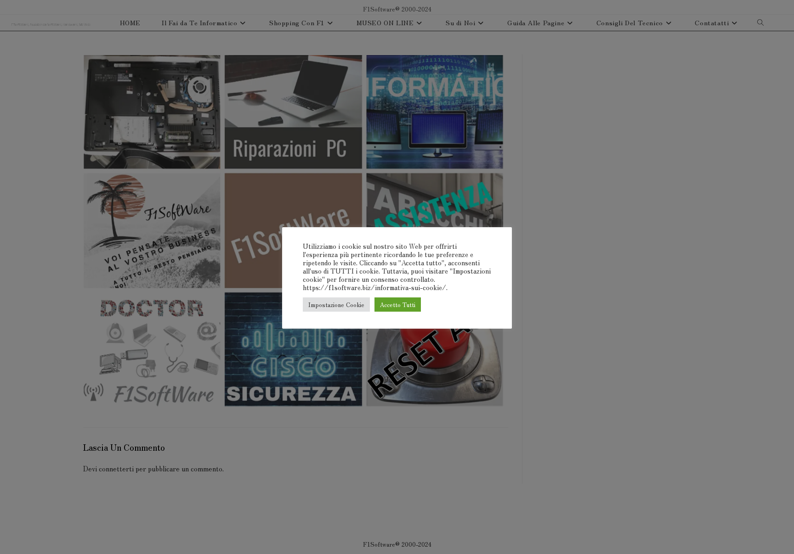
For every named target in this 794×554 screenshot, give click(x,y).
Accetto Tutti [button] (397, 304)
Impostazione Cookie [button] (336, 304)
